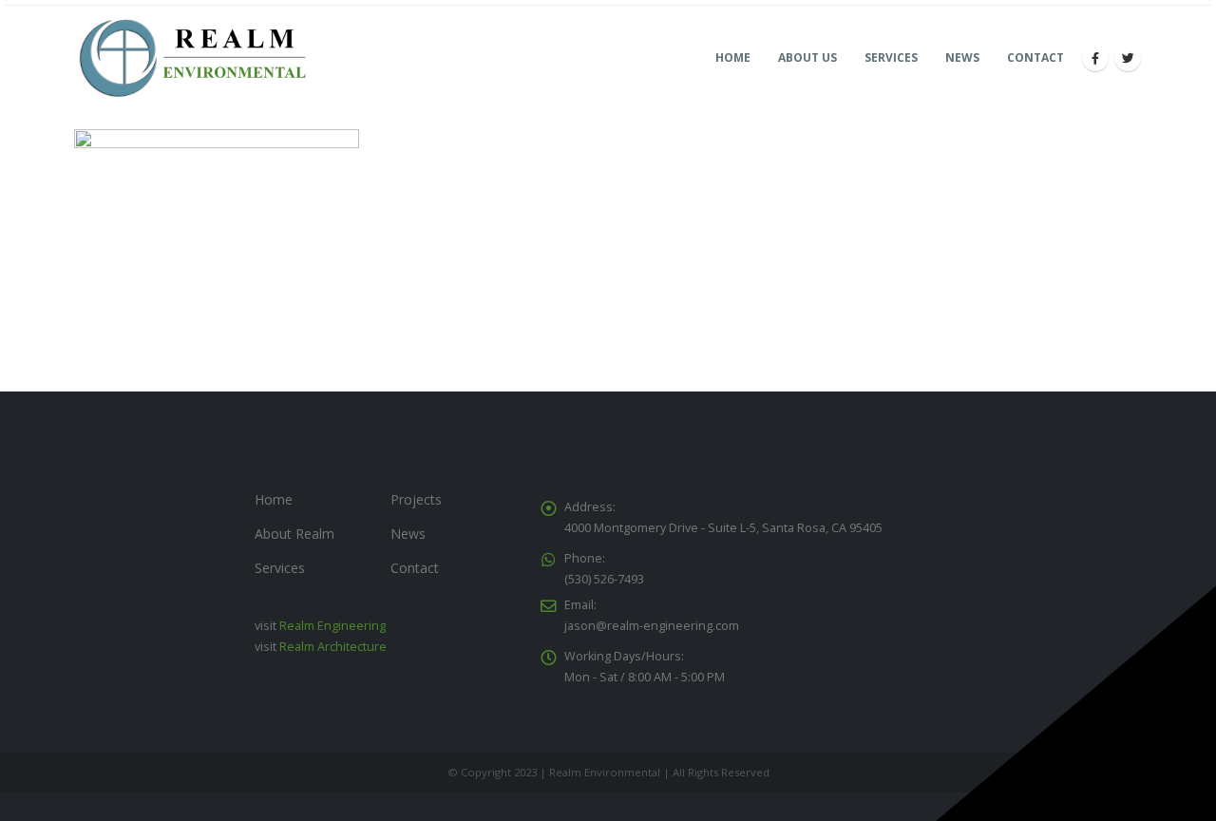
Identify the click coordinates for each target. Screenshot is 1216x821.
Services (891, 57)
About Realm (294, 534)
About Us (807, 57)
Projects (416, 499)
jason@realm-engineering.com (651, 626)
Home (732, 57)
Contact (1035, 57)
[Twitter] (1127, 58)
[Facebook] (1095, 58)
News (962, 57)
